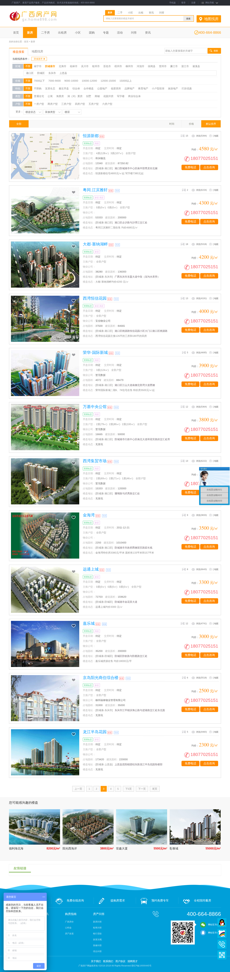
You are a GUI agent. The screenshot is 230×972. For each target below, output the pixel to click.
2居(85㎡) (114, 424)
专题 (106, 32)
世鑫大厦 (122, 848)
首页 (16, 32)
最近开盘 (64, 88)
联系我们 (108, 961)
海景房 (60, 96)
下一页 (142, 788)
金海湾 (89, 515)
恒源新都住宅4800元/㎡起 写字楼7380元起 (119, 173)
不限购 (38, 88)
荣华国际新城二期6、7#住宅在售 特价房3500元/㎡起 (125, 390)
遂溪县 (196, 66)
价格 (191, 123)
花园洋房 (108, 96)
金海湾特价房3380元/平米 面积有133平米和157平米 (124, 552)
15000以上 (125, 80)
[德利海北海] (34, 843)
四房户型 (80, 103)
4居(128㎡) (102, 153)
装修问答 (97, 945)
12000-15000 (108, 80)
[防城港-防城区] (104, 601)
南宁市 (38, 66)
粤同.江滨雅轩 (95, 190)
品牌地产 (130, 88)
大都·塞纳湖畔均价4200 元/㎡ (112, 281)
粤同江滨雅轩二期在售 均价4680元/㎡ (116, 227)
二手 (120, 12)
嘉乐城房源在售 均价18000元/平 (113, 661)
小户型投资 (158, 88)
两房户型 (53, 103)
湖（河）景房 (74, 96)
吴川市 (85, 66)
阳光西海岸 (70, 848)
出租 (140, 12)
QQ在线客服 (221, 922)
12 (187, 407)
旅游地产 (173, 88)
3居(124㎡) (102, 370)
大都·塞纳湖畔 (95, 244)
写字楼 (121, 96)
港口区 (30, 73)
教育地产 (143, 88)
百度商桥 (221, 933)
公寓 (50, 96)
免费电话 (190, 167)
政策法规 (97, 939)
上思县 (63, 73)
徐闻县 (151, 66)
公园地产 (102, 88)
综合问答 (97, 951)
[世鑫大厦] (141, 843)
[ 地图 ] (216, 136)
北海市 (62, 66)
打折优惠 (187, 88)
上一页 (78, 788)
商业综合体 (134, 96)
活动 (120, 32)
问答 (161, 12)
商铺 (97, 96)
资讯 (151, 12)
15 (187, 136)
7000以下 (39, 80)
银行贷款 (97, 933)
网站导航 (209, 2)
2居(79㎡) (101, 424)
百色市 (107, 66)
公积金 (68, 927)
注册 (193, 2)
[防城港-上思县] (104, 764)
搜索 (216, 51)
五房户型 (94, 103)
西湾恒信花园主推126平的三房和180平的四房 (121, 335)
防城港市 (38, 59)
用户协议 (120, 961)
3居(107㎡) (117, 153)
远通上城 (91, 569)
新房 (110, 12)
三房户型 (66, 103)
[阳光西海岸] (88, 843)
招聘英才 (133, 961)
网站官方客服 (214, 932)
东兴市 (52, 73)
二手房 (45, 32)
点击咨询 (209, 167)
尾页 (154, 788)
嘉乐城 (89, 623)
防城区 (41, 73)
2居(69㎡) (101, 478)
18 (187, 244)
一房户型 (39, 103)
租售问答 (97, 927)
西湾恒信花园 (95, 298)
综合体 (76, 88)
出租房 (62, 32)
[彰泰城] (195, 843)
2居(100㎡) (128, 424)
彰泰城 (174, 848)
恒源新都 (91, 135)
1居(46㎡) (127, 478)
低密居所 (116, 88)
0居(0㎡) (101, 207)
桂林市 (73, 66)
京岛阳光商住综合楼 (100, 677)
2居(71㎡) (114, 478)
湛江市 (185, 66)
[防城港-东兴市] (104, 276)
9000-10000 (71, 80)
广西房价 (69, 922)
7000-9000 (54, 80)
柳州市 (129, 66)
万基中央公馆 (95, 406)
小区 (130, 12)
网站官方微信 (214, 924)
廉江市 (174, 66)
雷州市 (163, 66)
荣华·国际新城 (95, 352)
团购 (92, 32)
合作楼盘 (89, 88)
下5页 (128, 788)
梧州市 (118, 66)
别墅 (88, 96)
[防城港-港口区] (104, 168)
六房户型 (107, 103)
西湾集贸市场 (95, 461)
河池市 (140, 66)
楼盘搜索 (18, 51)
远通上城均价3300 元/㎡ (109, 606)
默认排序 (211, 123)
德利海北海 (16, 848)
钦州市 (96, 66)
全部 (18, 123)
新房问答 (97, 922)
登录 (183, 2)
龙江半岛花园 (95, 732)
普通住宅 (39, 96)
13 (187, 298)
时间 (171, 123)
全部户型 (131, 153)
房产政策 (69, 933)
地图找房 (211, 19)
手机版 (172, 2)
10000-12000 (89, 80)
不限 (27, 66)
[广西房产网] (43, 21)
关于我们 (96, 961)
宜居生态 (50, 88)
